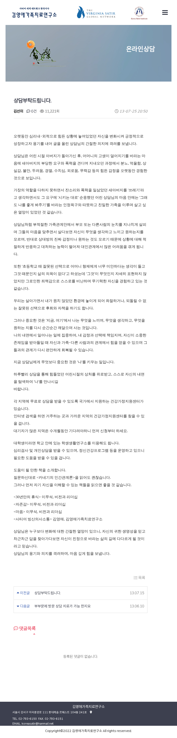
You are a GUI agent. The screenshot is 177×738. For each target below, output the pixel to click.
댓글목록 (27, 628)
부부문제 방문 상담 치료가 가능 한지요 (62, 606)
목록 (141, 577)
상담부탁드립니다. (47, 593)
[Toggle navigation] (165, 12)
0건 (33, 111)
